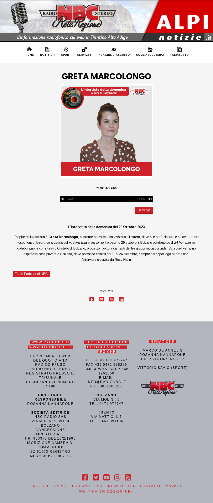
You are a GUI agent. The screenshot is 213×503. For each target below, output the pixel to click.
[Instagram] (117, 477)
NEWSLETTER (122, 486)
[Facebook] (85, 477)
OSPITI (61, 486)
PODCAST (81, 486)
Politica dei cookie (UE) (105, 491)
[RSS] (128, 477)
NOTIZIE (41, 486)
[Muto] (150, 199)
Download (144, 210)
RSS (99, 486)
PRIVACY (173, 486)
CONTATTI (150, 486)
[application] (107, 199)
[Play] (63, 199)
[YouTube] (106, 477)
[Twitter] (96, 477)
